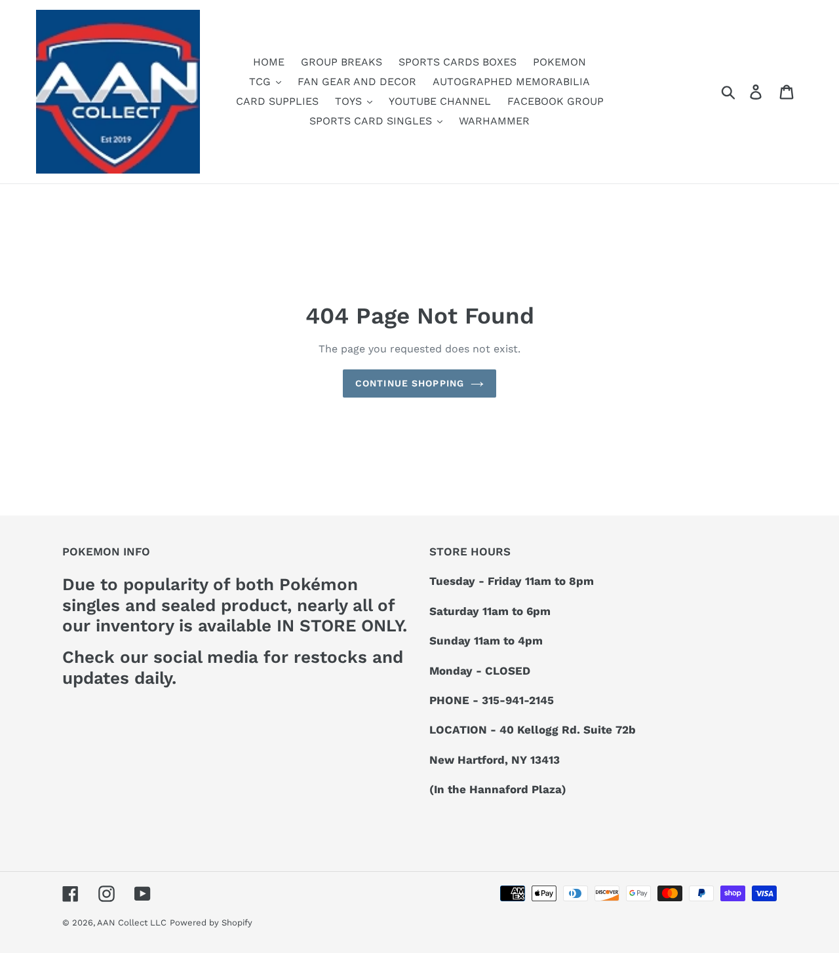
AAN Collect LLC (131, 922)
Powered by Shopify (211, 922)
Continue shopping (409, 383)
